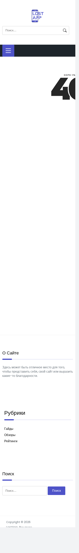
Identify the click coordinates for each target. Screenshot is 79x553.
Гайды (8, 429)
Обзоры (9, 435)
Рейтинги (10, 441)
